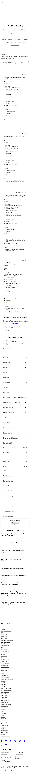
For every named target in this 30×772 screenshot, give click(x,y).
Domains (3, 654)
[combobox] (15, 67)
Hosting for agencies (5, 642)
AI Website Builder (5, 677)
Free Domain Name (5, 659)
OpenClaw (3, 647)
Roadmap (3, 709)
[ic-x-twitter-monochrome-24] (15, 741)
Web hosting (3, 629)
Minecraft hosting (4, 643)
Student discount (4, 725)
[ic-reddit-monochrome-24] (24, 741)
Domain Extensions (5, 667)
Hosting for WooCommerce (7, 640)
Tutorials (2, 728)
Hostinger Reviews (5, 700)
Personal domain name (6, 668)
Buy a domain (4, 656)
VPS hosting (3, 632)
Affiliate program (4, 702)
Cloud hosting (4, 638)
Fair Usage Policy (23, 317)
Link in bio (3, 686)
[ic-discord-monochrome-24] (6, 745)
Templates (3, 681)
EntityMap (3, 717)
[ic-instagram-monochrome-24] (10, 741)
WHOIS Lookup (4, 661)
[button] (15, 534)
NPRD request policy (5, 752)
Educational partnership (6, 704)
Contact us (3, 734)
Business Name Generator (6, 688)
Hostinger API (4, 695)
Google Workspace (5, 651)
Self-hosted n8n (4, 634)
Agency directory (4, 707)
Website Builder (4, 675)
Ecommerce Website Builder (7, 679)
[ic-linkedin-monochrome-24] (1, 741)
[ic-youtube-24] (20, 741)
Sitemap (2, 715)
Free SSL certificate (5, 663)
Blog (2, 723)
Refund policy (4, 754)
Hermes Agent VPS (5, 645)
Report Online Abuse (5, 736)
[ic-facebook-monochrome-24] (6, 741)
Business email (4, 636)
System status (3, 711)
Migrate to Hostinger (5, 693)
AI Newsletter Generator (6, 690)
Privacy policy (20, 752)
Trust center (3, 713)
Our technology (4, 721)
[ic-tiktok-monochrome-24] (1, 745)
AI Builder (3, 673)
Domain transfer (4, 665)
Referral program (4, 706)
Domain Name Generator (6, 682)
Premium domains (5, 670)
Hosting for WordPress (6, 631)
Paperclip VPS (4, 649)
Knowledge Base (4, 730)
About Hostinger (4, 720)
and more (7, 761)
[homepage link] (3, 2)
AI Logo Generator (5, 692)
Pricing (2, 698)
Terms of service (19, 754)
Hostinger (3, 623)
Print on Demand (4, 684)
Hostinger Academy (5, 732)
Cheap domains (4, 657)
